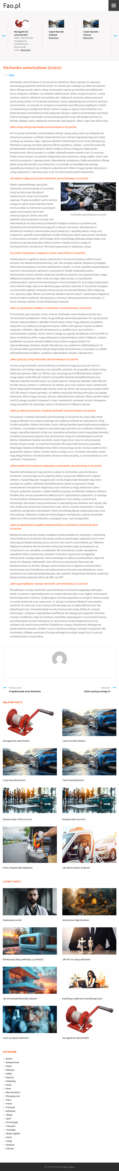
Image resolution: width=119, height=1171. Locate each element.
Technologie (12, 1122)
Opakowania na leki (12, 920)
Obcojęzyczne (13, 1096)
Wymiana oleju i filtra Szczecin (17, 819)
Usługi (9, 1141)
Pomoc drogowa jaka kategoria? (18, 867)
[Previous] (4, 36)
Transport (10, 1126)
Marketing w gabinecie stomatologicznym (82, 998)
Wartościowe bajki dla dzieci (75, 920)
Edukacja (10, 1070)
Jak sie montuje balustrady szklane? (20, 998)
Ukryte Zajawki (13, 1133)
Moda (8, 1085)
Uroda (9, 1137)
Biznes (9, 1058)
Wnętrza (10, 1145)
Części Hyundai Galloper (74, 741)
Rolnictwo (10, 1111)
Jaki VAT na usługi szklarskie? (76, 959)
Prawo (9, 1103)
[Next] (115, 36)
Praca (8, 1100)
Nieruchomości (13, 1092)
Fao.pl (11, 5)
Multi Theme (68, 1167)
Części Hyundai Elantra (73, 780)
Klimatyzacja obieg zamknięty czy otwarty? (23, 959)
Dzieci (9, 1066)
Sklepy (9, 1115)
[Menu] (113, 5)
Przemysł (10, 1107)
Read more (26, 50)
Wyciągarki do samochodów (16, 741)
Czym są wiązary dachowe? (16, 1038)
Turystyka (10, 1130)
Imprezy (10, 1077)
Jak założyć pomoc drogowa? (76, 867)
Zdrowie (10, 1148)
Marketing (11, 1081)
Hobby (9, 1073)
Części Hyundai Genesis (14, 780)
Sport (8, 1118)
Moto (11, 75)
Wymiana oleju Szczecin (74, 819)
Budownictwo (12, 1062)
